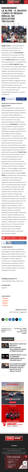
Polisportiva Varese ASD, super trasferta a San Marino (20, 331)
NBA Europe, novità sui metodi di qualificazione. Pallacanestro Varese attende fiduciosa (18, 347)
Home (2, 5)
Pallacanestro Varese (11, 7)
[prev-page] (2, 375)
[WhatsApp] (6, 319)
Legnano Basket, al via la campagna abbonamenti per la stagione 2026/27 (18, 357)
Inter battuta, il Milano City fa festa (6, 330)
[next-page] (5, 375)
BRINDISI (5, 301)
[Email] (16, 319)
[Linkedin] (13, 319)
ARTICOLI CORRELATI (7, 339)
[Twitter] (20, 319)
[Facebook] (9, 319)
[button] (2, 2)
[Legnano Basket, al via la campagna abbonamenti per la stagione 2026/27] (5, 356)
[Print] (2, 319)
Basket (7, 5)
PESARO (5, 303)
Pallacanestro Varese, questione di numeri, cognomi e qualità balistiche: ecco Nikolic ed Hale (18, 367)
